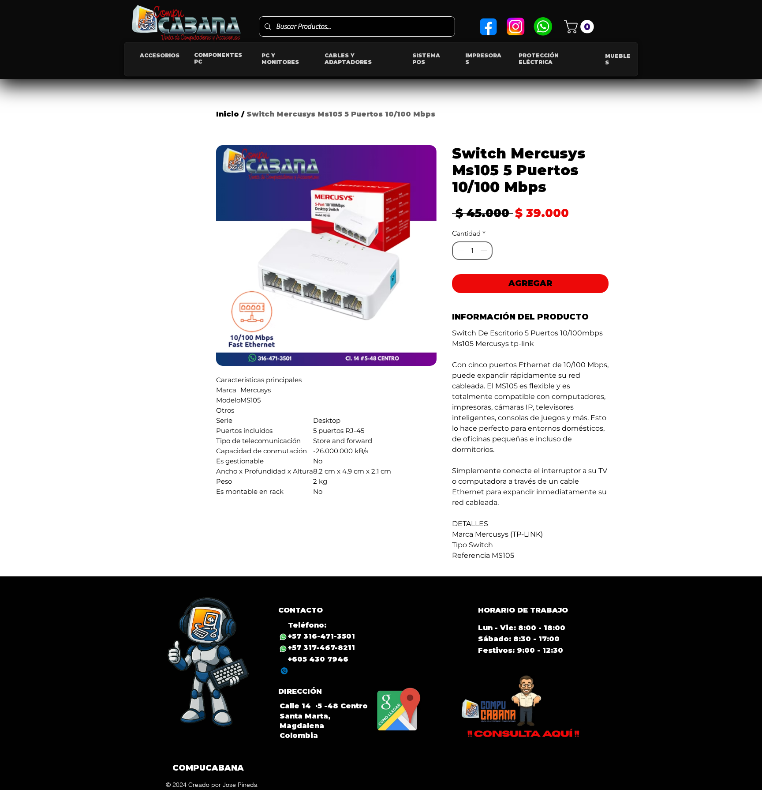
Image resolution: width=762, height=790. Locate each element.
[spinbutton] (472, 250)
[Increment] (484, 250)
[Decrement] (460, 250)
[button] (580, 27)
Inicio (227, 114)
